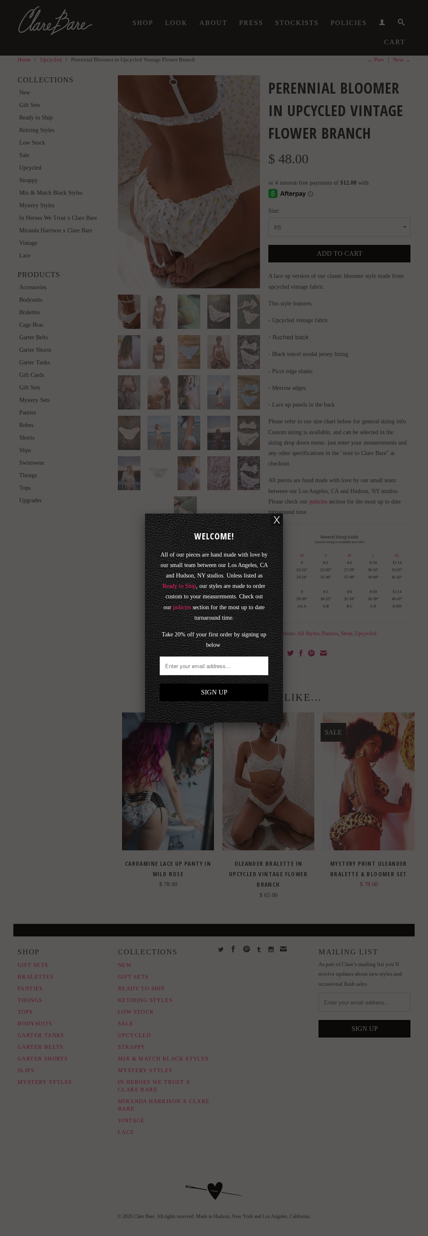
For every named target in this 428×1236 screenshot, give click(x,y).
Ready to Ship (179, 586)
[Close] (276, 520)
